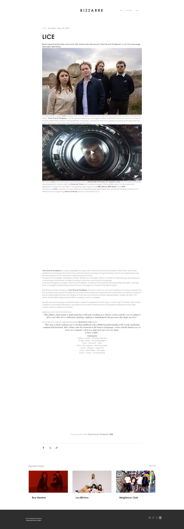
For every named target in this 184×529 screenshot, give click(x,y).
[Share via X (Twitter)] (50, 426)
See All (152, 444)
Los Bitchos (82, 476)
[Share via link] (56, 426)
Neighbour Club (128, 476)
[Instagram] (149, 496)
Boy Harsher (39, 476)
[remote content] (92, 201)
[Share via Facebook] (43, 426)
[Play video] (92, 152)
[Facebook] (153, 496)
